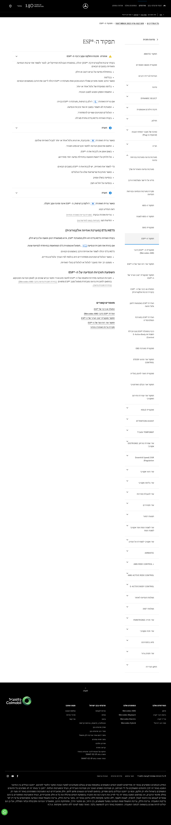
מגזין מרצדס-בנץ (99, 727)
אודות (104, 715)
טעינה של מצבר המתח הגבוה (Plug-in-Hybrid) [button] (144, 133)
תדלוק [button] (154, 120)
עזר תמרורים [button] (148, 505)
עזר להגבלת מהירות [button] (145, 494)
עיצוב (104, 719)
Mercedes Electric (128, 719)
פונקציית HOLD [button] (147, 409)
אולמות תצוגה (70, 711)
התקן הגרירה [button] (151, 666)
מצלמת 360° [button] (148, 608)
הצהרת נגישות (102, 776)
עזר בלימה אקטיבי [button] (146, 483)
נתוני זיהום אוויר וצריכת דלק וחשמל (92, 735)
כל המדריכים (153, 23)
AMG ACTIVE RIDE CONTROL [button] (141, 575)
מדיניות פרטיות (116, 776)
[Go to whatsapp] (4, 812)
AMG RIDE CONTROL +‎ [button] (144, 564)
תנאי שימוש (129, 776)
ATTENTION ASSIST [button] (145, 421)
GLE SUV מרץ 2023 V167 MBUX (130, 23)
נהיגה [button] (154, 87)
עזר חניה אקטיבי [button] (147, 631)
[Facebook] (17, 776)
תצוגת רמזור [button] (148, 516)
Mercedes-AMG (129, 711)
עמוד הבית (144, 15)
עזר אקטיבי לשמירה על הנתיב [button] (141, 541)
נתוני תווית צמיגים (99, 739)
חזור (161, 15)
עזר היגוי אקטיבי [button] (147, 471)
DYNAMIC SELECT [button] (149, 98)
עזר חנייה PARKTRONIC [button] (143, 620)
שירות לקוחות (101, 711)
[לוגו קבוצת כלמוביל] (18, 704)
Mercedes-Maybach (127, 715)
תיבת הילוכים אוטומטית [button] (147, 109)
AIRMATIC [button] (149, 553)
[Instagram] (7, 776)
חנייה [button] (154, 146)
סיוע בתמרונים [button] (147, 642)
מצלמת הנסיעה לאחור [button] (144, 597)
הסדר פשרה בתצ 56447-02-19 (93, 758)
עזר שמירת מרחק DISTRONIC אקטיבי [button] (141, 445)
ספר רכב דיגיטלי (160, 723)
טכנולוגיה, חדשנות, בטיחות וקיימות (92, 723)
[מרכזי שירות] (10, 6)
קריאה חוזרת (101, 747)
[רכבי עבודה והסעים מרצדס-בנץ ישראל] (85, 6)
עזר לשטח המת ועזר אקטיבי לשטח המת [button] (142, 529)
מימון (164, 711)
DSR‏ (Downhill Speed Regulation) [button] (144, 459)
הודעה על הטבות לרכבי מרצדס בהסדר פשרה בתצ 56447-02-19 (91, 753)
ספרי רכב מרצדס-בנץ (98, 731)
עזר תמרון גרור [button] (147, 653)
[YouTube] (12, 776)
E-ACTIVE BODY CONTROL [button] (142, 586)
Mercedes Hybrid (128, 723)
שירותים (136, 15)
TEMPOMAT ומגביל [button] (145, 432)
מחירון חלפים (101, 743)
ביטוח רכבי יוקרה (159, 715)
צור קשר (72, 719)
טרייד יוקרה (161, 719)
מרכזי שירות (70, 715)
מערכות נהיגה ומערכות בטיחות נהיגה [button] (143, 159)
